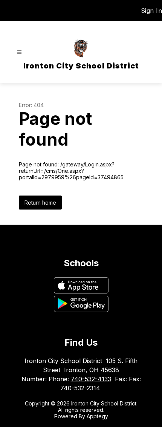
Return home (40, 202)
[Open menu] (19, 52)
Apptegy (97, 416)
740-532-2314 (80, 388)
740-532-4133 (91, 379)
